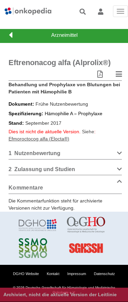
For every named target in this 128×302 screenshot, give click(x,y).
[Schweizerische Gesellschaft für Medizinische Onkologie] (38, 248)
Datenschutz (104, 274)
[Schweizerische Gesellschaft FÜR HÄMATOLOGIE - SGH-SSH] (86, 248)
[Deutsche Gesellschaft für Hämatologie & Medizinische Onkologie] (38, 225)
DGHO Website (26, 274)
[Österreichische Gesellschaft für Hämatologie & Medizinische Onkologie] (86, 225)
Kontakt (53, 274)
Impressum (76, 274)
